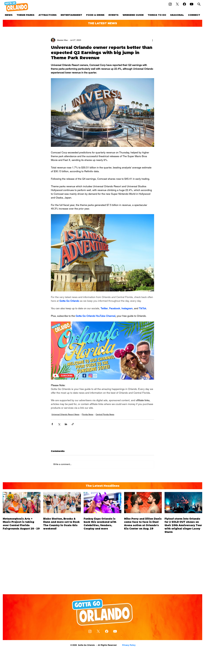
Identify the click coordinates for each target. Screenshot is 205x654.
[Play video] (102, 350)
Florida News (87, 414)
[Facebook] (184, 4)
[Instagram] (170, 4)
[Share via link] (72, 424)
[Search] (199, 4)
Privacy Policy (129, 645)
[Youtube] (192, 4)
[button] (25, 15)
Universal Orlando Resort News (65, 414)
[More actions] (152, 40)
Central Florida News (105, 414)
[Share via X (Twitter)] (59, 424)
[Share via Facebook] (52, 424)
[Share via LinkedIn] (66, 424)
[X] (177, 4)
